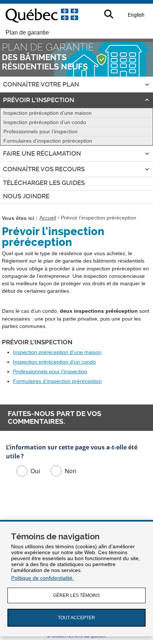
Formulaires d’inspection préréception (47, 141)
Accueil (47, 218)
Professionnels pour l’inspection (40, 131)
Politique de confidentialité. (42, 578)
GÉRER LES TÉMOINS (76, 595)
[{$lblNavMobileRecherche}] (109, 14)
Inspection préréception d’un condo (44, 122)
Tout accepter (76, 617)
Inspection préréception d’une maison (47, 113)
